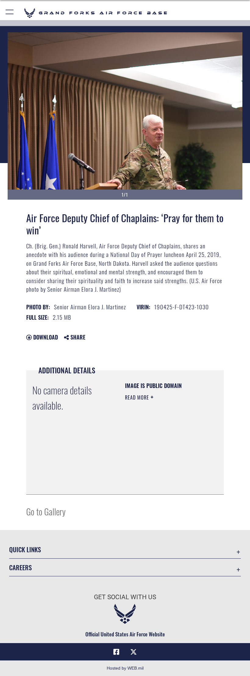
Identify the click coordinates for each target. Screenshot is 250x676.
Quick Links (25, 549)
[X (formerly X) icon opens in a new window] (133, 651)
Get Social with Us (125, 597)
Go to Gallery (46, 511)
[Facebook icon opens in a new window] (116, 651)
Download (45, 337)
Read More (138, 397)
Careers (20, 567)
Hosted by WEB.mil (125, 668)
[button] (10, 13)
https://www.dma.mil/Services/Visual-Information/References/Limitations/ (162, 474)
